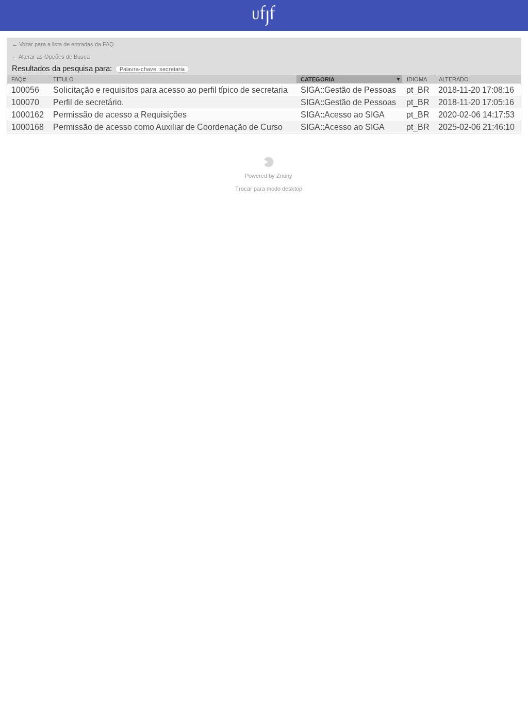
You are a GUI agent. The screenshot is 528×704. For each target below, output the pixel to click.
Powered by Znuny (268, 176)
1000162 (27, 114)
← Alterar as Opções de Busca (51, 57)
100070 (25, 102)
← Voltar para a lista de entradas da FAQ (63, 44)
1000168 (27, 127)
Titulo (63, 79)
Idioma (417, 79)
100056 (25, 90)
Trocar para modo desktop (268, 189)
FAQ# (18, 79)
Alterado (454, 79)
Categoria (318, 79)
